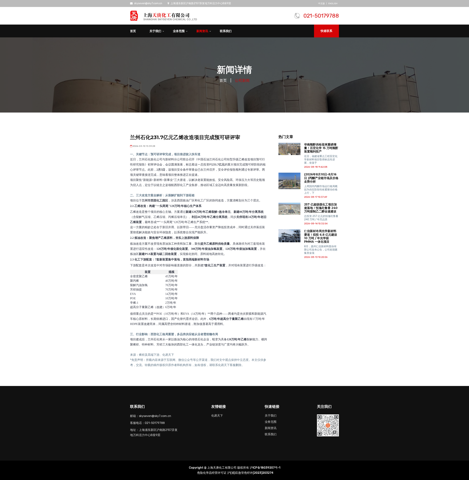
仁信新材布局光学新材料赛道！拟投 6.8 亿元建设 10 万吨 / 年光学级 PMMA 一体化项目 (320, 236)
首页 (133, 31)
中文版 (321, 3)
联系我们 (226, 31)
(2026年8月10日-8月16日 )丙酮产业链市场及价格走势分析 (321, 178)
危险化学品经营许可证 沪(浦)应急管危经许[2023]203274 (235, 473)
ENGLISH (332, 3)
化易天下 (217, 415)
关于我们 (155, 31)
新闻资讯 (202, 31)
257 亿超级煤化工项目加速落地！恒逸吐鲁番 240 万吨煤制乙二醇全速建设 (320, 208)
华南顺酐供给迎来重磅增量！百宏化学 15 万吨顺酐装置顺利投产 (321, 148)
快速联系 (326, 30)
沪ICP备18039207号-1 (265, 467)
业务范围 (179, 31)
